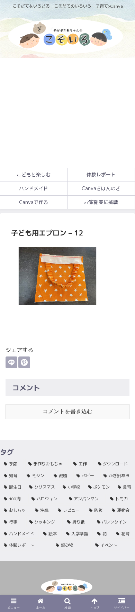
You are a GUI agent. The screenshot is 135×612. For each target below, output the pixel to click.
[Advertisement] (67, 113)
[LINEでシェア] (11, 362)
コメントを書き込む (67, 411)
